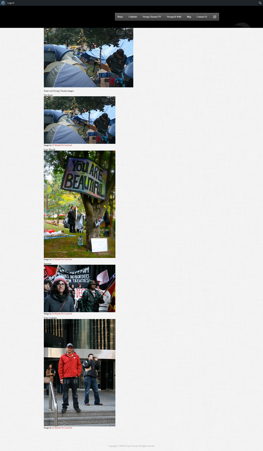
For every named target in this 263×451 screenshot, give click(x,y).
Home (120, 17)
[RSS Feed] (214, 17)
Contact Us (202, 17)
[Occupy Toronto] (64, 23)
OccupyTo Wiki (174, 17)
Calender (133, 17)
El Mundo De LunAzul (62, 145)
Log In (11, 2)
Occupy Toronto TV (152, 17)
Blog (189, 17)
